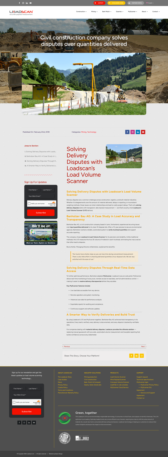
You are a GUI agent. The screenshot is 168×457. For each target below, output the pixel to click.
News (60, 382)
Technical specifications (145, 379)
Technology (91, 132)
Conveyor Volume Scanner (119, 382)
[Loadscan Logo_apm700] (21, 10)
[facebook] (19, 3)
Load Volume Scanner (118, 377)
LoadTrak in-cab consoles (119, 385)
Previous (67, 346)
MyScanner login (142, 382)
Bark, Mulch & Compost (92, 382)
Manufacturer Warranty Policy (68, 393)
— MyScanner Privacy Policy (148, 385)
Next (143, 346)
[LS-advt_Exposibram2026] (41, 221)
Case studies (62, 379)
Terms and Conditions (65, 390)
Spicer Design (59, 453)
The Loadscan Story (65, 377)
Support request (142, 377)
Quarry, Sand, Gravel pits (92, 385)
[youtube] (30, 3)
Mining (83, 132)
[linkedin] (27, 3)
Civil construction (90, 379)
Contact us (140, 398)
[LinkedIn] (136, 355)
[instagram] (23, 3)
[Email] (141, 355)
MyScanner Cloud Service (119, 387)
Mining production (90, 377)
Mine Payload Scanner (118, 379)
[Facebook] (131, 355)
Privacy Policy (62, 385)
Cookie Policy (62, 387)
